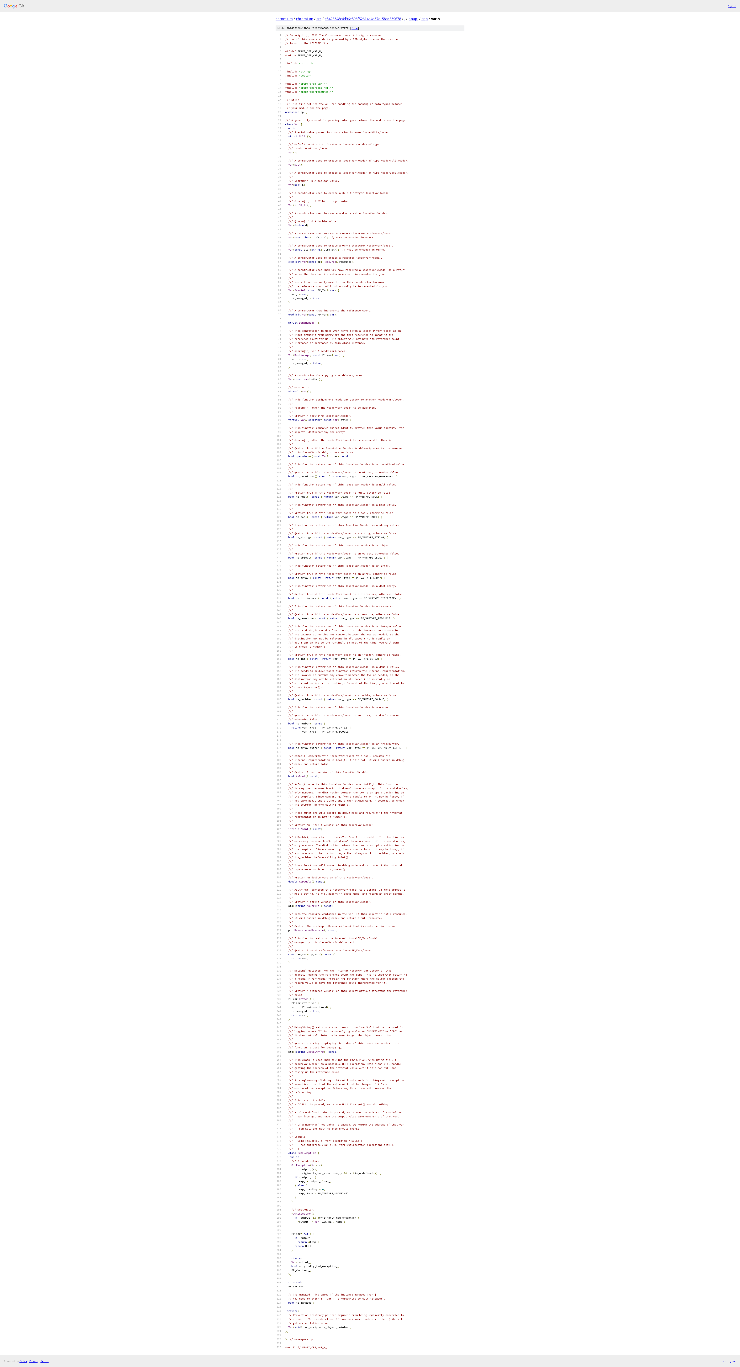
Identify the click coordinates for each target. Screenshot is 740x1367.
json (733, 1361)
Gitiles (23, 1361)
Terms (44, 1361)
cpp (424, 18)
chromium (284, 18)
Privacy (33, 1361)
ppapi (413, 18)
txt (724, 1361)
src (318, 18)
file (355, 28)
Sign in (732, 6)
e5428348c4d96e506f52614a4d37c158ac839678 (363, 18)
